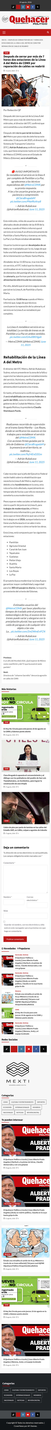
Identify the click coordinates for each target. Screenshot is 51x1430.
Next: (25, 675)
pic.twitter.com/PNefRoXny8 (25, 201)
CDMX (6, 53)
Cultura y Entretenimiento (22, 1102)
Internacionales (22, 1107)
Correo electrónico (32, 898)
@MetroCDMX (32, 184)
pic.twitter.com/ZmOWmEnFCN (28, 631)
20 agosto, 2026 (10, 735)
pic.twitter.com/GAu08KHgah (25, 336)
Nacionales (18, 955)
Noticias (25, 955)
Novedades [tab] (9, 948)
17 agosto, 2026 (10, 787)
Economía (7, 1107)
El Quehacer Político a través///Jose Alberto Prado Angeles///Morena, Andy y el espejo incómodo (26, 1030)
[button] (4, 32)
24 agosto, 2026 (10, 1168)
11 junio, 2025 (10, 71)
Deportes (41, 1102)
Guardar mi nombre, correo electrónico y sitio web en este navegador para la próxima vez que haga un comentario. (25, 927)
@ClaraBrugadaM (25, 198)
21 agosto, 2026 (10, 1219)
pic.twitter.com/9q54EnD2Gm (25, 454)
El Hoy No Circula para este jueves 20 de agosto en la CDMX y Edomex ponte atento (24, 730)
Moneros (18, 991)
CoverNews (19, 1426)
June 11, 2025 (36, 209)
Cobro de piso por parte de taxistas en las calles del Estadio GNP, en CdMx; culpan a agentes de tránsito (25, 829)
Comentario (9, 863)
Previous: (24, 662)
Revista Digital (33, 1112)
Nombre (7, 897)
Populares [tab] (24, 948)
